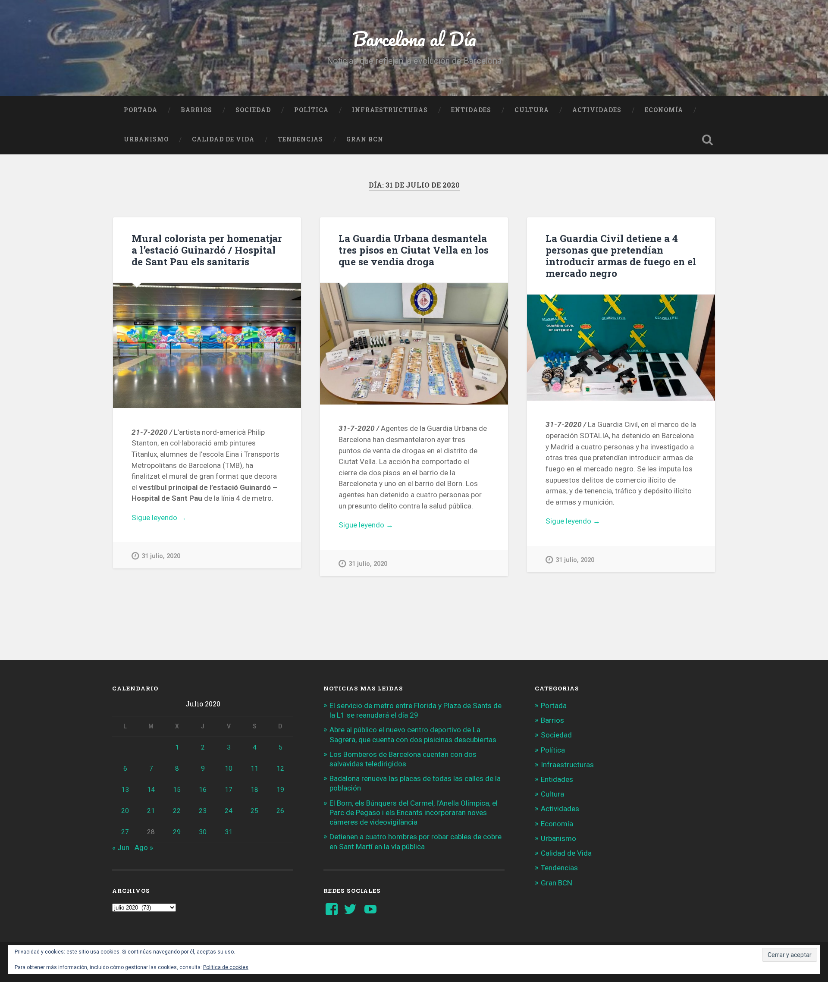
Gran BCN (364, 139)
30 (203, 832)
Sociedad (253, 110)
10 (228, 768)
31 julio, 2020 (160, 556)
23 (203, 811)
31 (228, 832)
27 (125, 832)
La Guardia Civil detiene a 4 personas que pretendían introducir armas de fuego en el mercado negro (621, 255)
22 (177, 811)
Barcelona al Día (414, 38)
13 (125, 790)
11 (254, 768)
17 (228, 790)
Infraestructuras (390, 110)
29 (177, 832)
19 (280, 790)
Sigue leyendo (174, 518)
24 (228, 811)
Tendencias (300, 139)
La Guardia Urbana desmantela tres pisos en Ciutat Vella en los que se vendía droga (414, 250)
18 (254, 790)
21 (151, 811)
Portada (140, 110)
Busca (707, 139)
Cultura (531, 110)
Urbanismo (146, 139)
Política (311, 110)
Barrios (196, 110)
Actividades (596, 110)
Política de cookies (225, 967)
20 (125, 811)
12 (280, 768)
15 (177, 790)
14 (151, 790)
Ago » (144, 847)
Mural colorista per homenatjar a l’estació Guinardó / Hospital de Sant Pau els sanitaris (207, 250)
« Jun (120, 847)
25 (254, 811)
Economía (664, 110)
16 (203, 790)
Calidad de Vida (223, 139)
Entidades (471, 110)
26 (280, 811)
